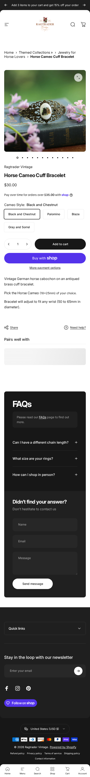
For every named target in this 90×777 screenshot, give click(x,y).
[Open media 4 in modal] (78, 77)
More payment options (45, 267)
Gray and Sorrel (19, 227)
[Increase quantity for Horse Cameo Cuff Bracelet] (26, 244)
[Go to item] (17, 157)
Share (14, 327)
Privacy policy (34, 753)
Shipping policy (72, 753)
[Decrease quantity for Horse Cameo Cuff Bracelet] (8, 244)
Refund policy (17, 753)
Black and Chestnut (22, 214)
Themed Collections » (36, 52)
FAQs (42, 417)
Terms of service (53, 753)
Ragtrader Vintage (18, 167)
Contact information (45, 758)
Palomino (53, 214)
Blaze (76, 214)
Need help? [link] (78, 327)
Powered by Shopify (63, 747)
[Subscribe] (78, 671)
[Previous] (5, 5)
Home (9, 52)
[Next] (84, 5)
